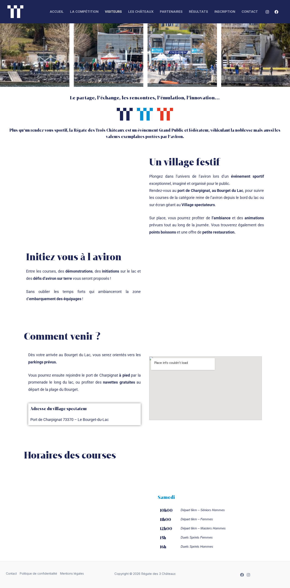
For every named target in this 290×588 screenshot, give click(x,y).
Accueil (57, 12)
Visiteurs (113, 12)
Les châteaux (140, 12)
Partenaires (171, 12)
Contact (250, 12)
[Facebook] (276, 12)
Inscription (224, 12)
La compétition (84, 12)
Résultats (198, 12)
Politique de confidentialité (38, 573)
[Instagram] (267, 12)
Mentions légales (72, 573)
